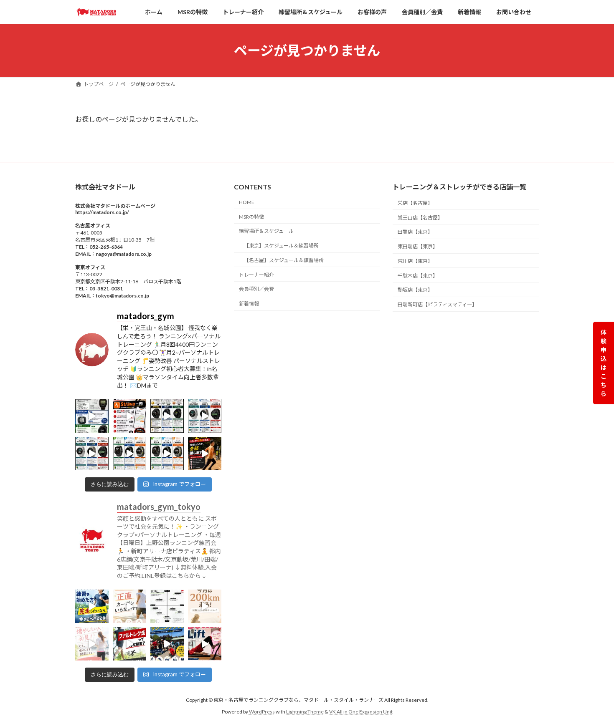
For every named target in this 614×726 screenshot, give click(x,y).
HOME (246, 202)
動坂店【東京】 (415, 290)
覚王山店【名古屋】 (420, 217)
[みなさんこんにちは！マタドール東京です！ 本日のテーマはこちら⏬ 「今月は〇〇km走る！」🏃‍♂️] (204, 606)
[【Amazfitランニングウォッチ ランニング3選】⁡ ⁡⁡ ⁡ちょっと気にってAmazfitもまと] (129, 453)
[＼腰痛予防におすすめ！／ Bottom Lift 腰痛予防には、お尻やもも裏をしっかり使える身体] (204, 643)
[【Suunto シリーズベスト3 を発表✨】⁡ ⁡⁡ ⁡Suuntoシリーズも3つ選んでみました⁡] (204, 416)
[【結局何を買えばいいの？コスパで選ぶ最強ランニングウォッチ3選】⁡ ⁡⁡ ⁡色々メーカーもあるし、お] (167, 416)
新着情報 (249, 303)
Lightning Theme (305, 711)
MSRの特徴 (251, 216)
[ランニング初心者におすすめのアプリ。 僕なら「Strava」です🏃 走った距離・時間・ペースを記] (129, 416)
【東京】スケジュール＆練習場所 (281, 245)
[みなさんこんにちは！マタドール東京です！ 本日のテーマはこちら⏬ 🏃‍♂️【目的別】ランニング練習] (167, 606)
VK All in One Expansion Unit (361, 711)
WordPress (262, 711)
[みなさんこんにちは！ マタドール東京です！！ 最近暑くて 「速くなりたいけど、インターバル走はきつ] (129, 643)
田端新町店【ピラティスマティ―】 (437, 304)
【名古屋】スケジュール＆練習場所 (284, 260)
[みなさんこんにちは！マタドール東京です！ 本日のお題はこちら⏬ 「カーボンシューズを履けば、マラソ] (129, 606)
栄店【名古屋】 (415, 202)
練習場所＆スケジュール (266, 231)
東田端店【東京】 (418, 246)
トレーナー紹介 (256, 274)
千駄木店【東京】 (418, 275)
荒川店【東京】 (415, 260)
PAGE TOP (592, 696)
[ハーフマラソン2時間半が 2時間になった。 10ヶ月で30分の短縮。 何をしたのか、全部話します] (204, 453)
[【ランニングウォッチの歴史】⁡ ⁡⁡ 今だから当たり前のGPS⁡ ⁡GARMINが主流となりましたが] (92, 416)
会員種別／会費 (256, 289)
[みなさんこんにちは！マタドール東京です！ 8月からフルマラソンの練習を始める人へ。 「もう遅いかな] (92, 606)
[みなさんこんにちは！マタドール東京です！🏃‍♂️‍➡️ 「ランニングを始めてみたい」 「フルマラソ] (167, 643)
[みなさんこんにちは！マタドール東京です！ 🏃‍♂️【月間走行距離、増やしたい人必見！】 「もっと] (92, 643)
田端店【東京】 (415, 232)
